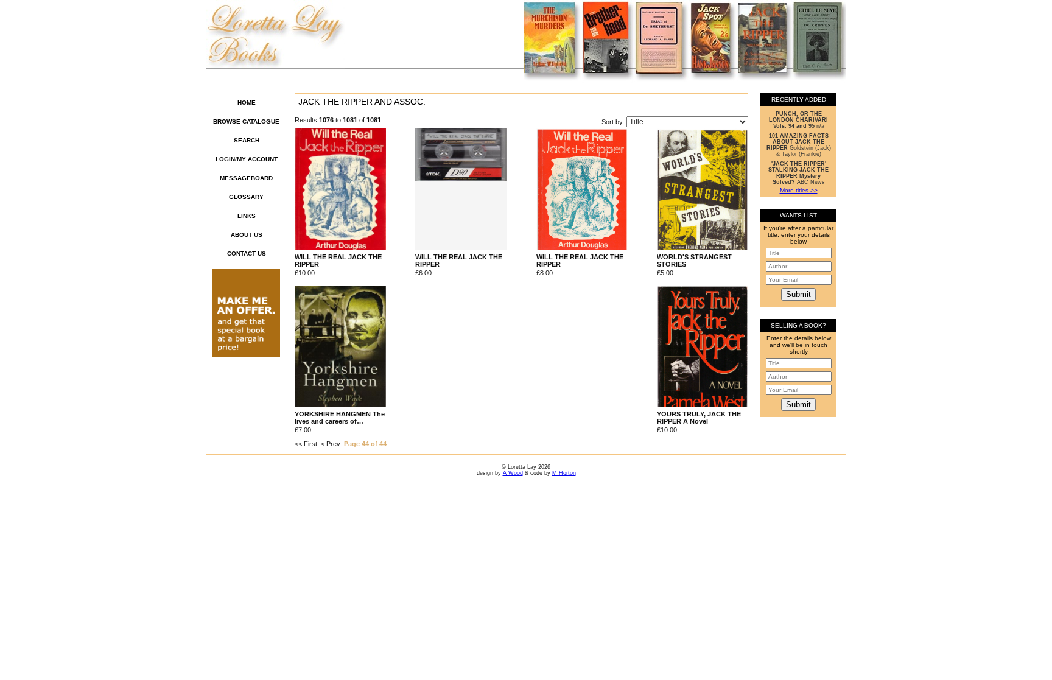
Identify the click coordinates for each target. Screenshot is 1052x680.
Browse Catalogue (246, 121)
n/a (798, 120)
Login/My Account (247, 159)
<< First (306, 443)
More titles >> (799, 190)
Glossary (246, 197)
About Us (246, 234)
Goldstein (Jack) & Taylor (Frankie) (798, 145)
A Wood (513, 473)
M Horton (564, 473)
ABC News (798, 173)
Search (246, 140)
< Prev (330, 443)
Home (246, 102)
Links (246, 215)
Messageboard (246, 178)
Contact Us (246, 253)
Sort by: (613, 121)
